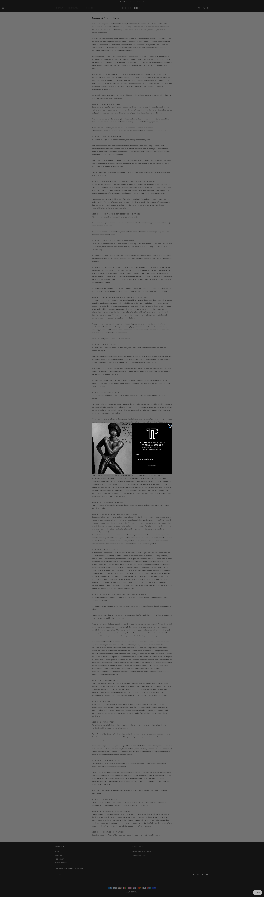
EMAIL (138, 455)
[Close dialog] (169, 425)
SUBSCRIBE (152, 465)
